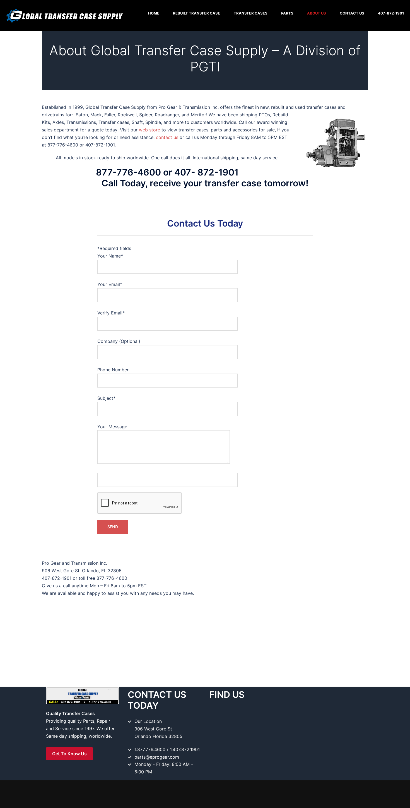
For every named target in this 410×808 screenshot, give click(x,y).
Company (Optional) (118, 341)
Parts (287, 13)
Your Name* (110, 256)
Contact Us (352, 13)
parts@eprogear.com (156, 757)
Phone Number (113, 369)
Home (153, 13)
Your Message (112, 426)
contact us (168, 137)
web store (150, 130)
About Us (316, 13)
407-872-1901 (391, 13)
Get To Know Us (69, 753)
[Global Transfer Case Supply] (64, 15)
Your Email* (109, 284)
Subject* (106, 398)
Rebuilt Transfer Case (196, 13)
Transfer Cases (250, 13)
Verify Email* (111, 313)
